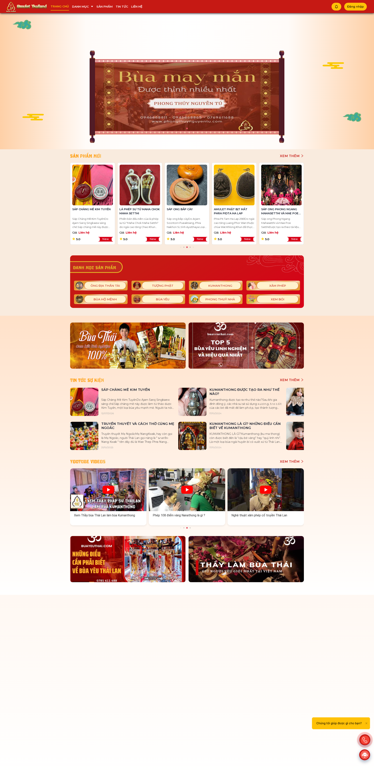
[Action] (365, 740)
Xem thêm (290, 156)
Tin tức (122, 6)
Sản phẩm (104, 6)
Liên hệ (136, 6)
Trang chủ (60, 6)
